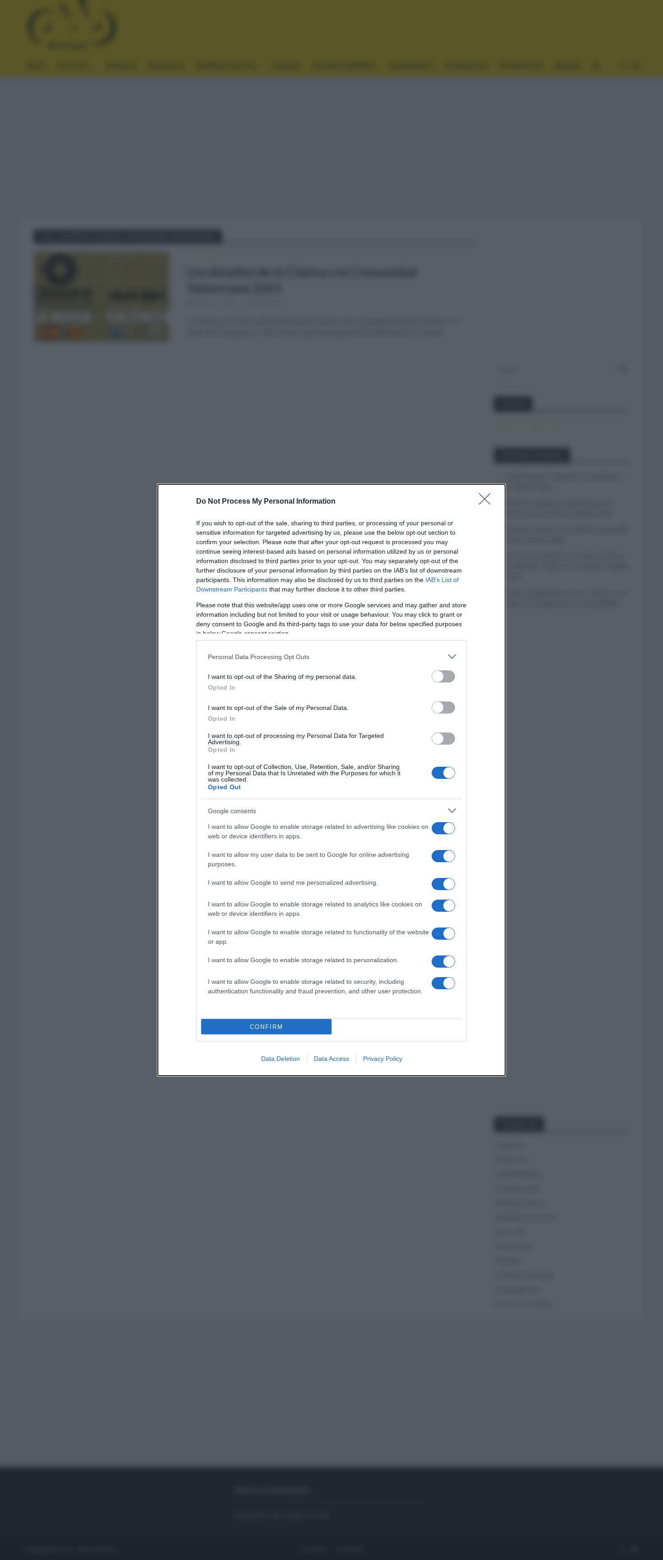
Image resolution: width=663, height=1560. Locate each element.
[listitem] (331, 656)
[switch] (443, 676)
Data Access (331, 1058)
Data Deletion (280, 1058)
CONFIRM (266, 1026)
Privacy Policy (382, 1058)
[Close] (487, 501)
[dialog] (331, 780)
